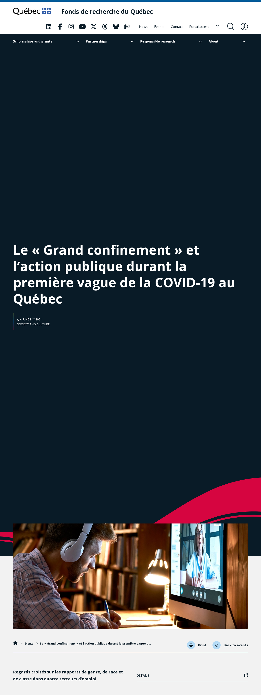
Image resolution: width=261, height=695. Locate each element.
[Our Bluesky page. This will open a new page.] (116, 27)
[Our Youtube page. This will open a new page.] (82, 27)
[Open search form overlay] (230, 26)
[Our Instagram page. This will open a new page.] (71, 27)
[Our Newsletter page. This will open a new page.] (127, 27)
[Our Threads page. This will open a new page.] (105, 27)
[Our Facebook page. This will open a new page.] (60, 27)
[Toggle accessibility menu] (244, 26)
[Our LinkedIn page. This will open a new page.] (49, 27)
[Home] (16, 643)
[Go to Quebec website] (32, 11)
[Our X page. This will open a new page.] (94, 27)
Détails (143, 675)
